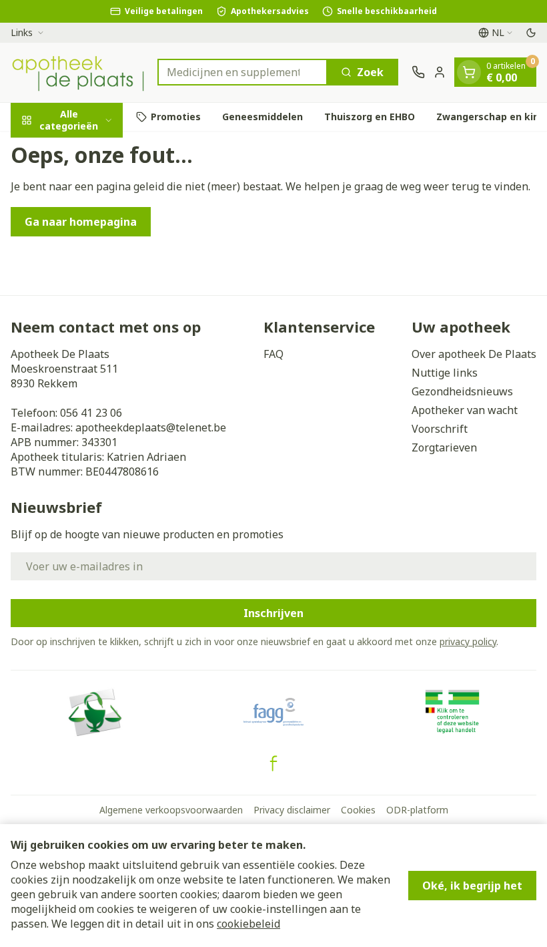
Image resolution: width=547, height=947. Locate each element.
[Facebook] (273, 763)
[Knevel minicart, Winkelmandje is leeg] (469, 72)
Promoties (176, 116)
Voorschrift (440, 428)
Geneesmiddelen (262, 116)
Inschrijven (273, 613)
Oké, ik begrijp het (472, 885)
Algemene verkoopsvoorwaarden (171, 809)
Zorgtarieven (444, 447)
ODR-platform (417, 809)
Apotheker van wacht (465, 410)
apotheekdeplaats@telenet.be (150, 427)
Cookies (358, 809)
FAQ (273, 354)
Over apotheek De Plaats (474, 354)
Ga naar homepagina (81, 221)
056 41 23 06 (91, 412)
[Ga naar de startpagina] (77, 72)
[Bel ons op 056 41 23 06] (418, 72)
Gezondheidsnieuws (462, 391)
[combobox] (242, 72)
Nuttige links (445, 372)
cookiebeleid (248, 923)
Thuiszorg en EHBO (369, 116)
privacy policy (468, 641)
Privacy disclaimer (291, 809)
